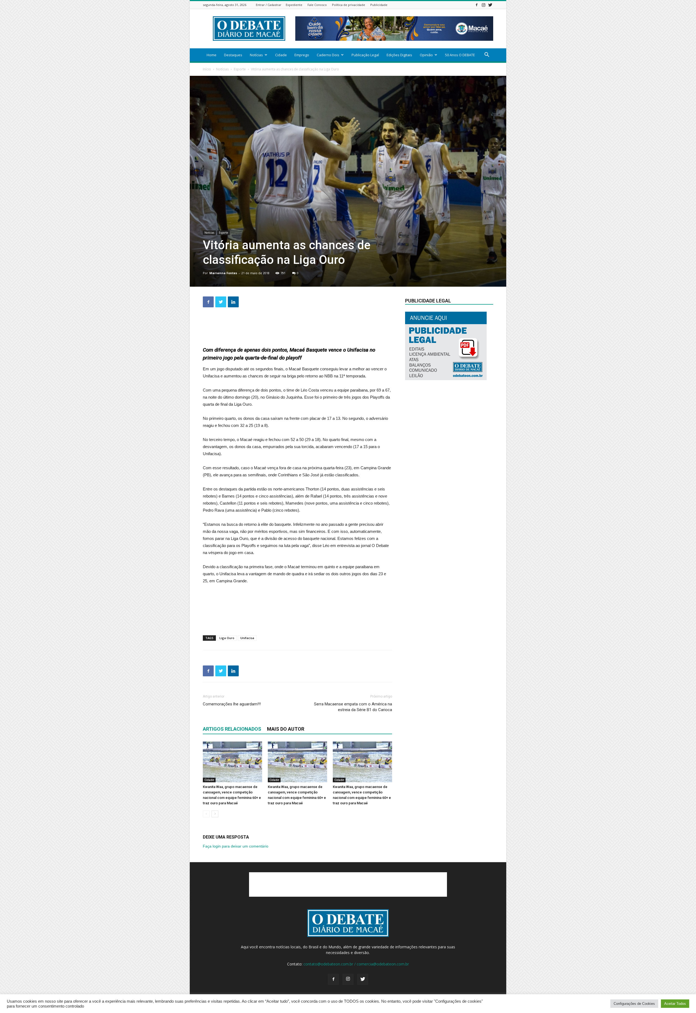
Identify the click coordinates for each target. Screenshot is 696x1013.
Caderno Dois (328, 54)
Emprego (301, 54)
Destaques (233, 54)
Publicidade (378, 5)
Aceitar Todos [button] (675, 1004)
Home (211, 54)
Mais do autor (285, 729)
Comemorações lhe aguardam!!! (232, 704)
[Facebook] (477, 4)
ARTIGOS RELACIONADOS (232, 729)
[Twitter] (490, 4)
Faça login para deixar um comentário (235, 846)
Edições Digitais (399, 54)
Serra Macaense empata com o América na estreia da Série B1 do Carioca (353, 707)
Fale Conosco (317, 5)
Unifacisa (247, 638)
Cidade (281, 54)
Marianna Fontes (223, 273)
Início (207, 69)
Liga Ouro (226, 638)
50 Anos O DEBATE (460, 54)
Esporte (240, 69)
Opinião (426, 54)
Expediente (294, 5)
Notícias (256, 54)
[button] (486, 55)
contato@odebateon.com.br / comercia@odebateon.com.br (356, 964)
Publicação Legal (365, 54)
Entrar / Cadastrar (268, 5)
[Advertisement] (297, 325)
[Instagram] (483, 4)
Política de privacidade (348, 5)
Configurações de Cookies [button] (634, 1004)
